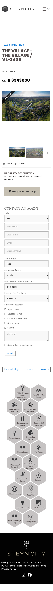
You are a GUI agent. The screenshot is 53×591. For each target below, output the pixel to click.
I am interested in (13, 304)
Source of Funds (12, 270)
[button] (48, 9)
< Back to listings (13, 44)
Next (45, 119)
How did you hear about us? (19, 281)
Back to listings (12, 369)
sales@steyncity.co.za (13, 562)
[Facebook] (29, 574)
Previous (5, 156)
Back (32, 369)
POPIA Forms (8, 565)
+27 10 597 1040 (35, 562)
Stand (10, 327)
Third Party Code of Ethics (31, 565)
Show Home (13, 323)
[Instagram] (23, 574)
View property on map (23, 191)
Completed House (17, 318)
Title (6, 213)
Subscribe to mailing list (20, 344)
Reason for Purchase (15, 293)
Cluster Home (14, 313)
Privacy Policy (15, 348)
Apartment (13, 309)
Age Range (10, 258)
